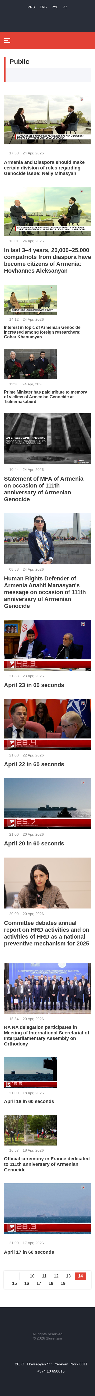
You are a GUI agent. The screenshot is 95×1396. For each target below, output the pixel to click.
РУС (55, 7)
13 (68, 1276)
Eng (43, 7)
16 (26, 1283)
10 (32, 1276)
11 (44, 1276)
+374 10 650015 (51, 1371)
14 (80, 1276)
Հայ (31, 7)
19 (63, 1283)
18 (51, 1283)
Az (65, 7)
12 (56, 1276)
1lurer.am (54, 1338)
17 (38, 1283)
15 (14, 1283)
